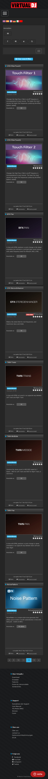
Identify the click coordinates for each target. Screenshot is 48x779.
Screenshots (16, 687)
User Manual (16, 706)
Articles (15, 711)
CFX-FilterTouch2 (14, 140)
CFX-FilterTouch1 (14, 66)
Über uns (15, 730)
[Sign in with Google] (32, 41)
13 (34, 660)
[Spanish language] (7, 21)
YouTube (17, 759)
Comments (21, 135)
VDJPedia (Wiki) (17, 709)
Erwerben (15, 680)
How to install (33, 135)
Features (15, 682)
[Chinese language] (21, 21)
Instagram (17, 762)
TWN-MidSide (12, 436)
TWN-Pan (10, 510)
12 (29, 660)
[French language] (10, 21)
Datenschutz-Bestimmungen (22, 735)
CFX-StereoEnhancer (15, 288)
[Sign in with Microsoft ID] (15, 41)
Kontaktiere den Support (20, 704)
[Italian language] (17, 21)
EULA (14, 738)
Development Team (36, 610)
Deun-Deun (39, 91)
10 (18, 660)
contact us (16, 733)
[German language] (14, 21)
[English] (4, 21)
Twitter (16, 764)
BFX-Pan (10, 214)
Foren (14, 713)
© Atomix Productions (24, 776)
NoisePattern (12, 584)
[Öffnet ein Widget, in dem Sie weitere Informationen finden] (38, 774)
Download (15, 677)
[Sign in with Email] (8, 34)
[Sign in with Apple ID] (23, 41)
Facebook (17, 757)
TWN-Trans (11, 362)
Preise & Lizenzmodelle (20, 684)
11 (24, 660)
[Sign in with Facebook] (7, 41)
